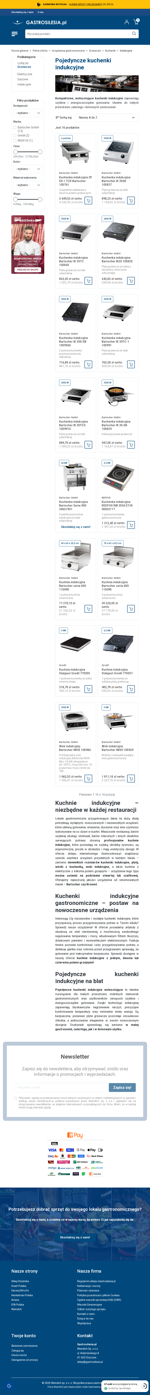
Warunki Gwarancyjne (89, 1304)
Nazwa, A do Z (107, 117)
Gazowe (22, 79)
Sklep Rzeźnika (20, 1281)
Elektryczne (24, 74)
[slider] (15, 152)
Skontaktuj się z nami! (75, 527)
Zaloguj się (17, 1350)
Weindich (16, 1309)
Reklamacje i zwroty (88, 1286)
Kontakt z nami (86, 1313)
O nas (41, 12)
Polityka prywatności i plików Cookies (98, 1295)
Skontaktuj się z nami (22, 12)
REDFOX (25, 140)
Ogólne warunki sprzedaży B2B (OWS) (99, 1299)
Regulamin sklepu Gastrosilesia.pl (96, 1281)
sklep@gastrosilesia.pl (90, 1361)
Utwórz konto (19, 1355)
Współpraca (84, 1323)
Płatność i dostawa (88, 1290)
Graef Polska (18, 1286)
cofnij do (24, 65)
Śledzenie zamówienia (24, 1345)
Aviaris (15, 1299)
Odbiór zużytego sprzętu (91, 1309)
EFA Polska (17, 1304)
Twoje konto (23, 1335)
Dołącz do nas (85, 1318)
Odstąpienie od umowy (24, 1359)
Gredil (23, 135)
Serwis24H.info (20, 1290)
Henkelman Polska (22, 1295)
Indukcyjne (24, 84)
